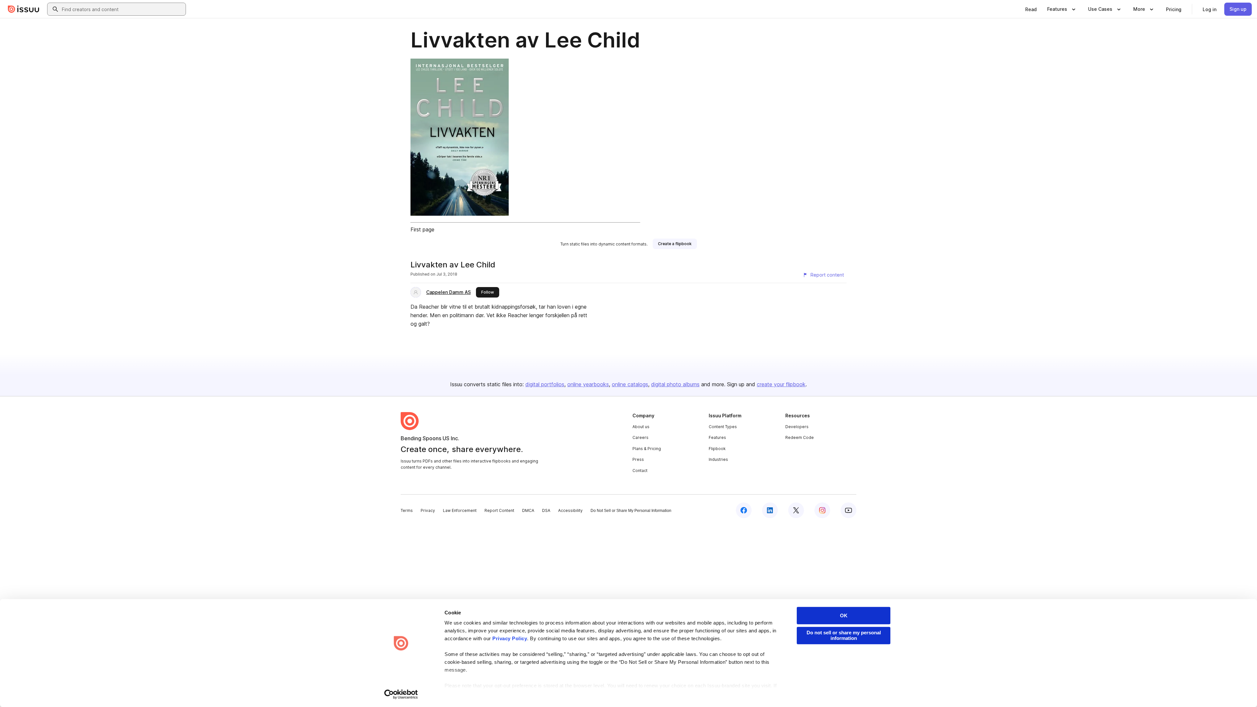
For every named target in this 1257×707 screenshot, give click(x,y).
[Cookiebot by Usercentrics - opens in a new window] (401, 694)
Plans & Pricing (646, 448)
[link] (1031, 9)
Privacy (428, 510)
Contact (639, 470)
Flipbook (717, 448)
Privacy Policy (509, 638)
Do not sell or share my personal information (844, 635)
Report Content (499, 510)
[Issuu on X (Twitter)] (796, 510)
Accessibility (570, 510)
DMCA (528, 510)
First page (422, 229)
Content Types (723, 426)
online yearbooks (588, 384)
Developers (797, 426)
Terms (407, 510)
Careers (640, 437)
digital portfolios (544, 384)
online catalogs (630, 384)
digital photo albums (675, 384)
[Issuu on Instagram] (822, 510)
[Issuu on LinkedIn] (770, 510)
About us (640, 426)
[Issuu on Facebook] (744, 510)
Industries (718, 459)
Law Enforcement (460, 510)
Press (638, 459)
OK (843, 615)
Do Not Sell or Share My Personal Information (631, 510)
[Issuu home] (23, 9)
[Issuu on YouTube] (848, 510)
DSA (546, 510)
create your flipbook (781, 384)
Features (717, 437)
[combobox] (122, 9)
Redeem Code (799, 437)
